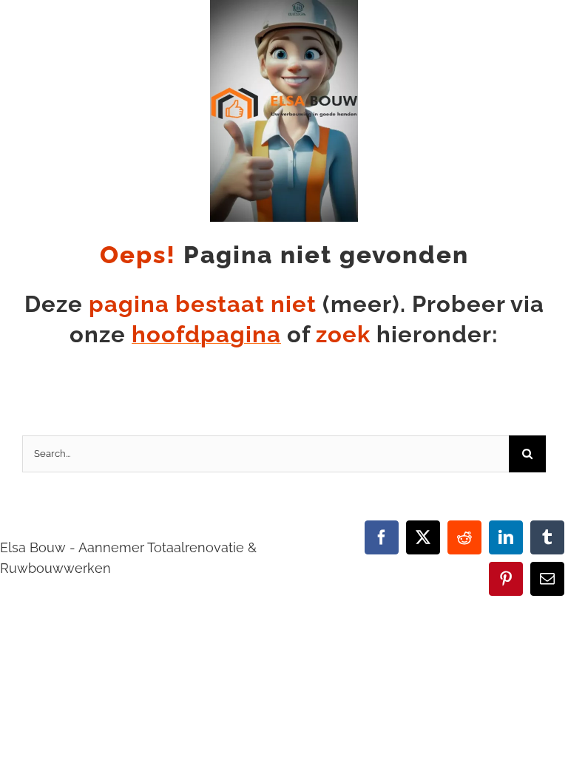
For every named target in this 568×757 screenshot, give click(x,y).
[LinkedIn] (506, 537)
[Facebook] (381, 537)
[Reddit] (464, 537)
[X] (423, 537)
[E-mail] (547, 579)
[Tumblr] (547, 537)
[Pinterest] (506, 579)
